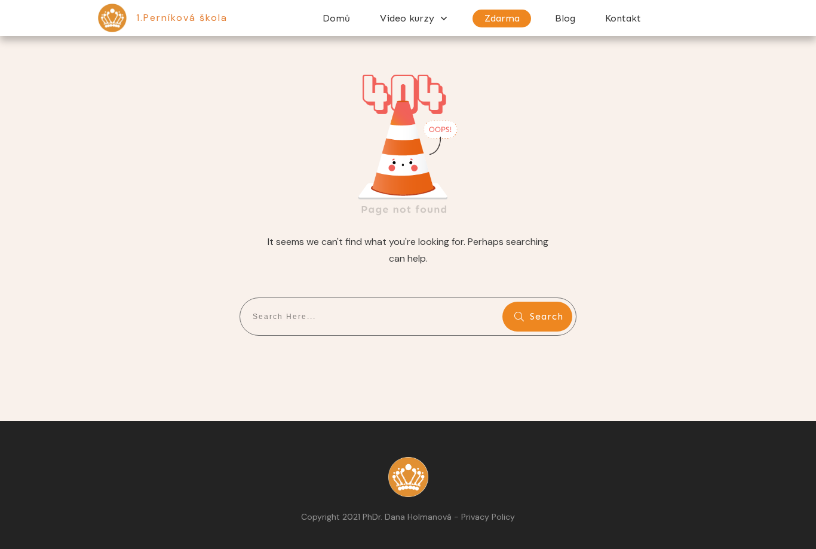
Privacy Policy (488, 516)
